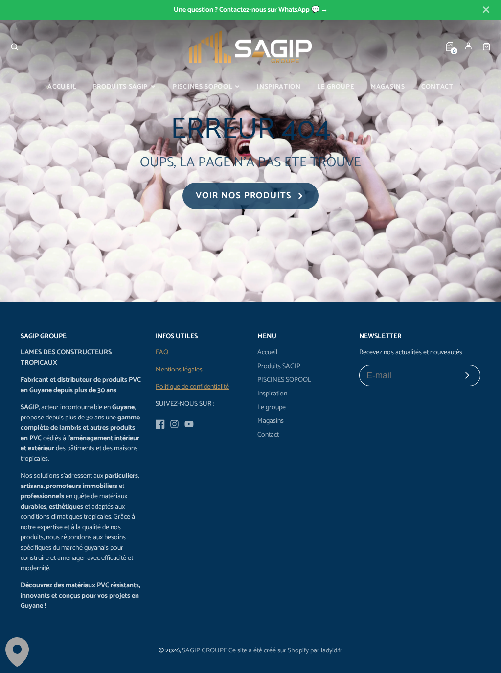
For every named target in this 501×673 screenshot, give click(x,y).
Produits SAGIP (120, 86)
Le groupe (335, 86)
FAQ (162, 352)
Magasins (388, 86)
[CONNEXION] (468, 46)
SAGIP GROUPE (204, 650)
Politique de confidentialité (192, 387)
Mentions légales (179, 369)
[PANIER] (486, 46)
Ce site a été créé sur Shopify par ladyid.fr (285, 650)
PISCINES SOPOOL (202, 86)
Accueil (61, 86)
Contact (437, 86)
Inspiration (278, 86)
